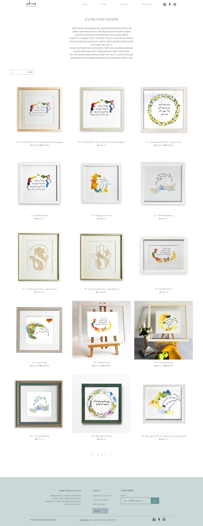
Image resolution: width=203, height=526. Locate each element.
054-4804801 (84, 520)
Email (123, 495)
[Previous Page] (110, 454)
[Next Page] (92, 454)
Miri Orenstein (51, 520)
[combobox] (21, 72)
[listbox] (100, 510)
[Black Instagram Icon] (174, 4)
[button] (120, 4)
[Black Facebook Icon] (170, 4)
